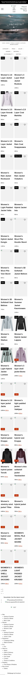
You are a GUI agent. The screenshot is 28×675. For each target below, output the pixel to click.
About (5, 650)
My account (5, 666)
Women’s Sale (8, 628)
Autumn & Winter (8, 618)
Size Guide (7, 656)
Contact (6, 658)
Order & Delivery (8, 652)
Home (3, 43)
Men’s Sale (7, 620)
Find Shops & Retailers (10, 664)
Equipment (5, 638)
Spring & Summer (15, 43)
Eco (3, 644)
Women (8, 43)
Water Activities (8, 642)
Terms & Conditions (9, 660)
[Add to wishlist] (11, 58)
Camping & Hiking (9, 640)
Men (3, 614)
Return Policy (7, 654)
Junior (4, 630)
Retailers (4, 662)
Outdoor (22, 43)
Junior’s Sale (7, 636)
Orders (6, 668)
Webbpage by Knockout (14, 673)
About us (4, 648)
